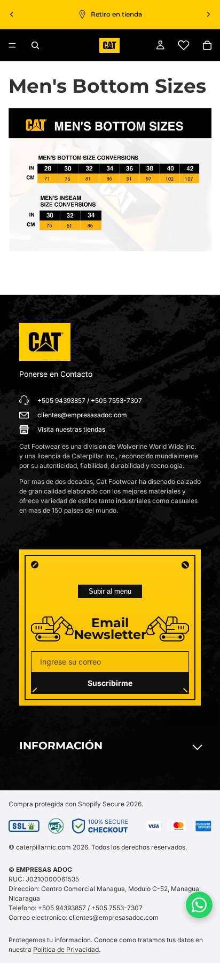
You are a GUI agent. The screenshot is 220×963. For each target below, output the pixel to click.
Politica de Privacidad (66, 949)
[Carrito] (207, 45)
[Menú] (12, 45)
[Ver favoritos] (183, 45)
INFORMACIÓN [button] (61, 745)
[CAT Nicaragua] (44, 342)
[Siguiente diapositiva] (208, 14)
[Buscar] (35, 45)
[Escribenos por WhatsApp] (199, 905)
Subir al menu (110, 591)
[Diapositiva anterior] (11, 14)
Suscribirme (110, 682)
